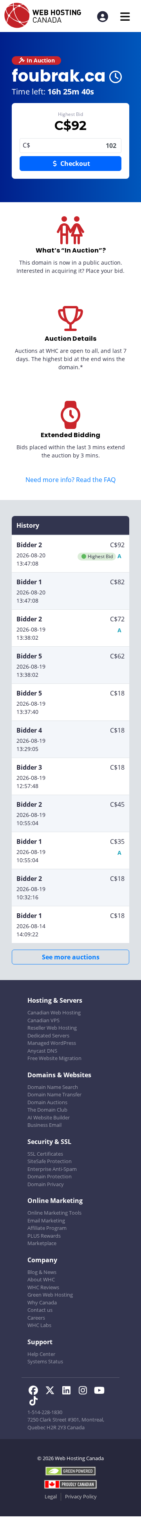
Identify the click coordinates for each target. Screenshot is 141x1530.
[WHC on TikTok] (34, 1402)
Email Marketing (46, 1220)
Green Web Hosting (50, 1294)
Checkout (74, 163)
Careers (36, 1317)
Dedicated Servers (48, 1035)
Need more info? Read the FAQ (70, 479)
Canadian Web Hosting (54, 1012)
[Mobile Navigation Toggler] (125, 16)
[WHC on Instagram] (85, 1391)
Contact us (39, 1309)
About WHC (41, 1279)
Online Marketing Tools (54, 1212)
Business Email (44, 1124)
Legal (51, 1496)
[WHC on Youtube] (100, 1391)
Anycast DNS (42, 1050)
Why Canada (42, 1302)
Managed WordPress (51, 1042)
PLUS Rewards (44, 1235)
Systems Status (45, 1361)
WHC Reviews (43, 1287)
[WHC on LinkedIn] (68, 1391)
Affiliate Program (47, 1227)
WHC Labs (39, 1325)
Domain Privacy (45, 1184)
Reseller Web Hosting (52, 1027)
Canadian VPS (43, 1020)
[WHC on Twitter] (52, 1391)
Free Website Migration (54, 1058)
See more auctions (70, 957)
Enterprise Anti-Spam (52, 1168)
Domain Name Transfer (54, 1094)
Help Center (41, 1353)
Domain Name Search (52, 1087)
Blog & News (41, 1272)
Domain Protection (49, 1176)
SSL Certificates (45, 1153)
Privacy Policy (81, 1496)
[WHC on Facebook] (35, 1391)
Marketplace (41, 1243)
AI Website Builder (48, 1117)
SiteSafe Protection (49, 1161)
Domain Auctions (47, 1102)
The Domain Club (47, 1109)
